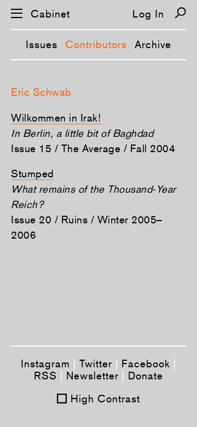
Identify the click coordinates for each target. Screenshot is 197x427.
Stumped (32, 174)
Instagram (45, 363)
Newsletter (92, 376)
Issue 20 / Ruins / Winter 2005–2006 (87, 227)
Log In (148, 14)
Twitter (95, 363)
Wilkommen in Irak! (56, 118)
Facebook (145, 363)
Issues (41, 44)
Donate (145, 376)
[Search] (180, 13)
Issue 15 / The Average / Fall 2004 (93, 148)
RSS (45, 376)
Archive (153, 44)
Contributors (96, 44)
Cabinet (50, 14)
